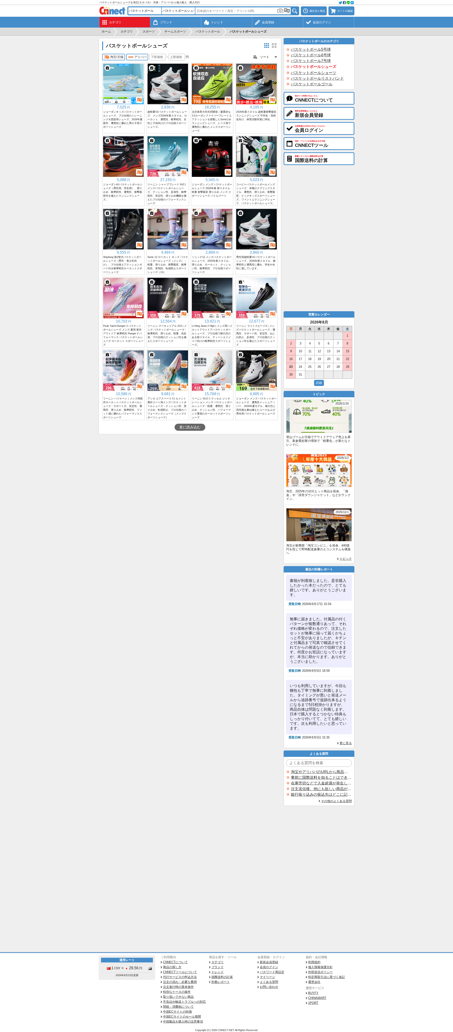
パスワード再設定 (272, 972)
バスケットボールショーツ (313, 73)
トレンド (217, 972)
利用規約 (314, 962)
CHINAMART (317, 998)
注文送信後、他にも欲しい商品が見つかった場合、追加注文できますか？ (321, 789)
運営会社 (314, 982)
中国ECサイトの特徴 (177, 1011)
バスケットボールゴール (311, 84)
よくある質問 (269, 982)
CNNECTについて (175, 962)
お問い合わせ (269, 987)
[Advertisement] (190, 470)
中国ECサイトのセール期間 (182, 1016)
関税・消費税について (178, 1006)
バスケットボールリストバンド (317, 78)
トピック (346, 558)
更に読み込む (190, 427)
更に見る (346, 743)
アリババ (140, 57)
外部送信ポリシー (320, 972)
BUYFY (313, 993)
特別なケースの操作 (177, 992)
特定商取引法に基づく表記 (326, 977)
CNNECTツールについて (180, 972)
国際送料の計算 (222, 977)
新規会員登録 (269, 962)
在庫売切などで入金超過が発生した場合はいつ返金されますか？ (321, 783)
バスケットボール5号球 (311, 49)
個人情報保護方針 (320, 967)
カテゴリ (217, 962)
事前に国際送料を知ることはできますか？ (321, 777)
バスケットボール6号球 (311, 55)
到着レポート (220, 982)
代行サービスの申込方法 (180, 977)
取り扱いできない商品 (178, 997)
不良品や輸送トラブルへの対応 (184, 1001)
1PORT (313, 1003)
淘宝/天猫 (116, 57)
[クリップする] (107, 68)
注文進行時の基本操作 (178, 987)
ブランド (217, 967)
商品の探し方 (172, 967)
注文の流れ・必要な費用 (180, 982)
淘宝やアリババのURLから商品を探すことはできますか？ (321, 772)
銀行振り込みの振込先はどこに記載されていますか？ (321, 794)
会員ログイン (269, 967)
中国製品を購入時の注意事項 (183, 1021)
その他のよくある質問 (336, 801)
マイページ (267, 977)
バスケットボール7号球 (311, 61)
